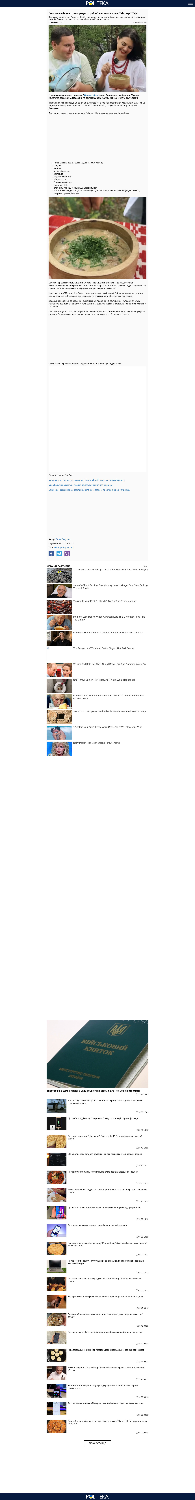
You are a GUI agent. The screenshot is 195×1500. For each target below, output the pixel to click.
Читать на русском (139, 22)
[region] (97, 137)
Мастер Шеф (91, 95)
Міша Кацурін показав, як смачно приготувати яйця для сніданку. (80, 485)
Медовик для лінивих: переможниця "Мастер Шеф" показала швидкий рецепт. (87, 480)
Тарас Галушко (63, 539)
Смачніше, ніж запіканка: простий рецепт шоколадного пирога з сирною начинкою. (89, 490)
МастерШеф (60, 547)
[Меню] (190, 3)
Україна (70, 547)
